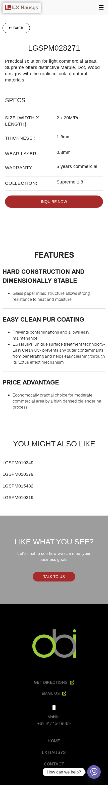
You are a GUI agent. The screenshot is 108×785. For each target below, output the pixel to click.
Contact (54, 764)
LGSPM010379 (18, 474)
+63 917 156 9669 (54, 723)
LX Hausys (54, 752)
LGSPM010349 (18, 462)
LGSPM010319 (18, 497)
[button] (75, 7)
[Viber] (94, 772)
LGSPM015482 (18, 485)
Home (54, 741)
